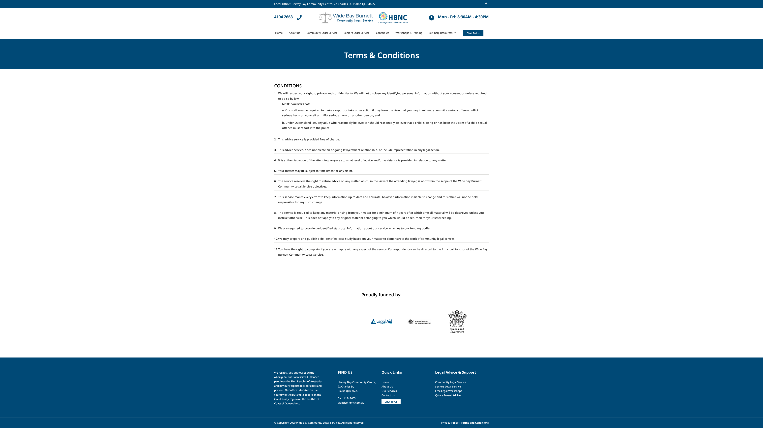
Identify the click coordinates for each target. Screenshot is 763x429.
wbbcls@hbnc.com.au (351, 402)
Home (279, 33)
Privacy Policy (449, 422)
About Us (294, 33)
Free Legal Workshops (448, 391)
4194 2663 (283, 16)
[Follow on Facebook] (486, 4)
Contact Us (382, 33)
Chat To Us (391, 401)
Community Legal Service (322, 33)
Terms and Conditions (475, 422)
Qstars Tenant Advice (448, 395)
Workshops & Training (408, 33)
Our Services (389, 391)
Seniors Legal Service (356, 33)
